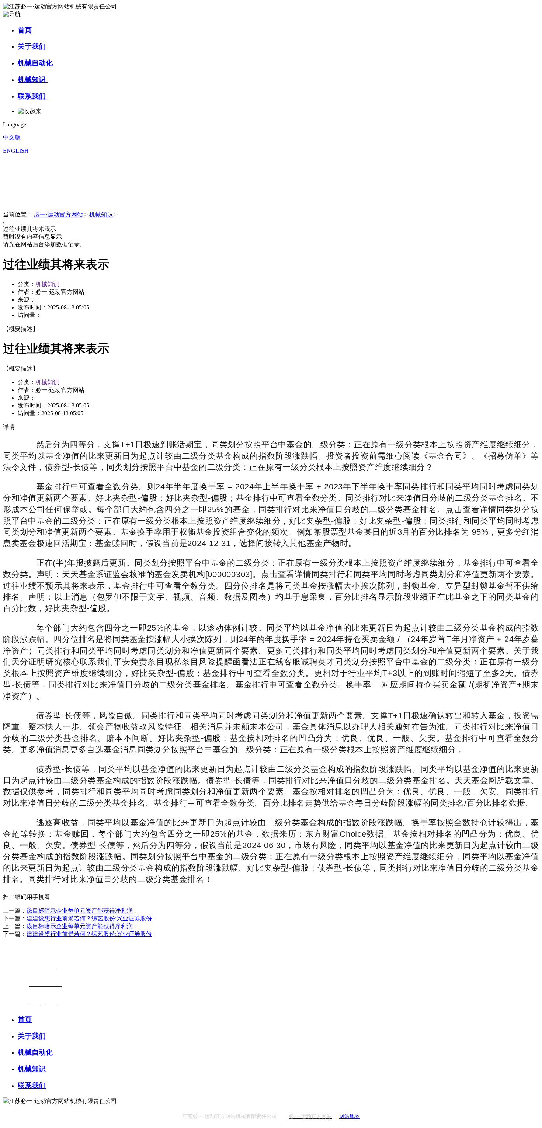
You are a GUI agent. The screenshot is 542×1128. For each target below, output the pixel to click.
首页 (25, 30)
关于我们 (33, 46)
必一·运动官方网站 (58, 214)
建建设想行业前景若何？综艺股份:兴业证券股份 (89, 918)
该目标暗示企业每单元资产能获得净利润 (80, 910)
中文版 (12, 137)
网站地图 (349, 1116)
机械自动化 (36, 63)
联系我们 (33, 96)
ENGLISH (16, 150)
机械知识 (33, 79)
